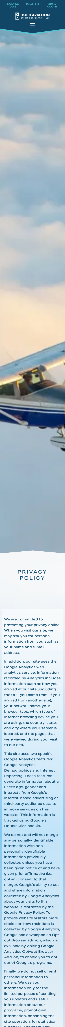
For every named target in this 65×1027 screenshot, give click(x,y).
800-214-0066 (13, 5)
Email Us (32, 4)
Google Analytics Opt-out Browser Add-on (29, 951)
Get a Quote (52, 5)
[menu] (32, 25)
